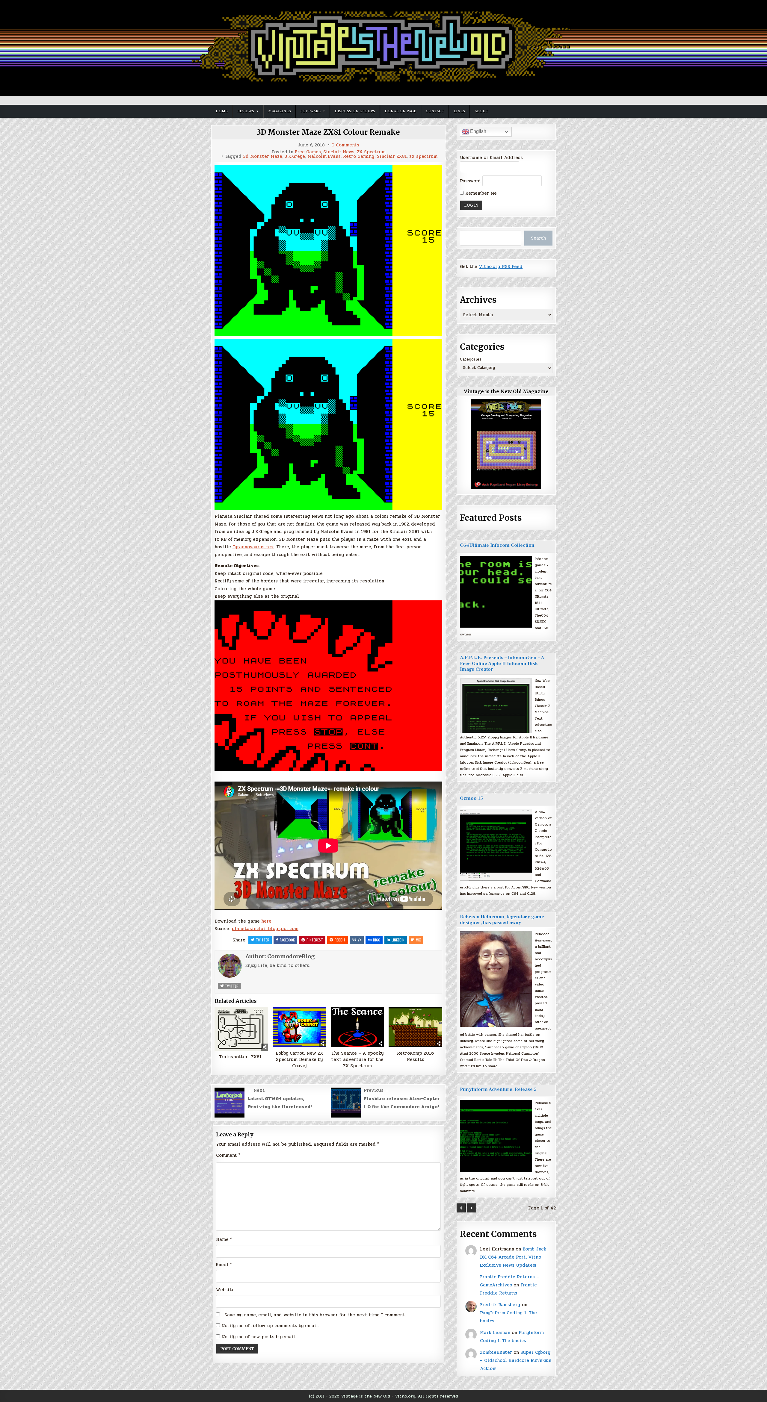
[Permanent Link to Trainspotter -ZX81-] (241, 1029)
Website (225, 1289)
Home (222, 111)
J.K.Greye (295, 156)
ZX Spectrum (371, 152)
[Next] (471, 1207)
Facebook (287, 939)
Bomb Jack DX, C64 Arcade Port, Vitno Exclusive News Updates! (513, 1257)
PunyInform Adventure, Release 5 (498, 1089)
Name (224, 1239)
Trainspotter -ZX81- (241, 1057)
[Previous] (461, 1207)
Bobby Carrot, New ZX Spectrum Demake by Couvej (299, 1059)
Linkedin (398, 939)
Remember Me (480, 193)
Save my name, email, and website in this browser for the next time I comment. (315, 1314)
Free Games (308, 152)
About (481, 111)
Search (538, 238)
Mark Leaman (495, 1332)
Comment (228, 1155)
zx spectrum (423, 156)
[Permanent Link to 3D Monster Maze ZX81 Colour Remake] (328, 250)
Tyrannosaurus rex (253, 546)
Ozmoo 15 (471, 798)
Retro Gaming (359, 156)
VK (359, 939)
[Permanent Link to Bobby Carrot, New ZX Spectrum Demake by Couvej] (299, 1027)
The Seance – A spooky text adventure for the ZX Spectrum (357, 1059)
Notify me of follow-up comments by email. (270, 1325)
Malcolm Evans (324, 156)
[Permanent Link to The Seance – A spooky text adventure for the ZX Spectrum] (357, 1027)
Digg (376, 939)
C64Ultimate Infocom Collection (497, 545)
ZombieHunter (496, 1352)
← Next (256, 1090)
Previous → (376, 1090)
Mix (418, 939)
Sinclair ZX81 (392, 156)
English (477, 131)
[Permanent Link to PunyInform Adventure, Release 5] (496, 1136)
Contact (435, 111)
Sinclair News (338, 152)
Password (470, 180)
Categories (470, 359)
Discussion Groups (355, 111)
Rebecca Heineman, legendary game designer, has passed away (502, 920)
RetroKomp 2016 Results (415, 1056)
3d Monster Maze (262, 156)
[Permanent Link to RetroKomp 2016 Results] (415, 1027)
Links (459, 111)
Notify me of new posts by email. (258, 1336)
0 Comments (345, 145)
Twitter (262, 939)
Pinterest (315, 939)
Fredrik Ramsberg (500, 1304)
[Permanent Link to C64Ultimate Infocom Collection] (496, 592)
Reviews (245, 111)
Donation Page (400, 111)
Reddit (340, 939)
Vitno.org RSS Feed (501, 266)
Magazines (279, 111)
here (266, 921)
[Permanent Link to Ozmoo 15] (496, 845)
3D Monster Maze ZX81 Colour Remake (328, 132)
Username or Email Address (491, 157)
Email (224, 1264)
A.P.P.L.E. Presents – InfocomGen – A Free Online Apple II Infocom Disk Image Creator (502, 663)
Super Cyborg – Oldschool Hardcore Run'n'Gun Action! (515, 1360)
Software (311, 111)
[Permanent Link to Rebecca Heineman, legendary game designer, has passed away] (496, 979)
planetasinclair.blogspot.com (265, 928)
